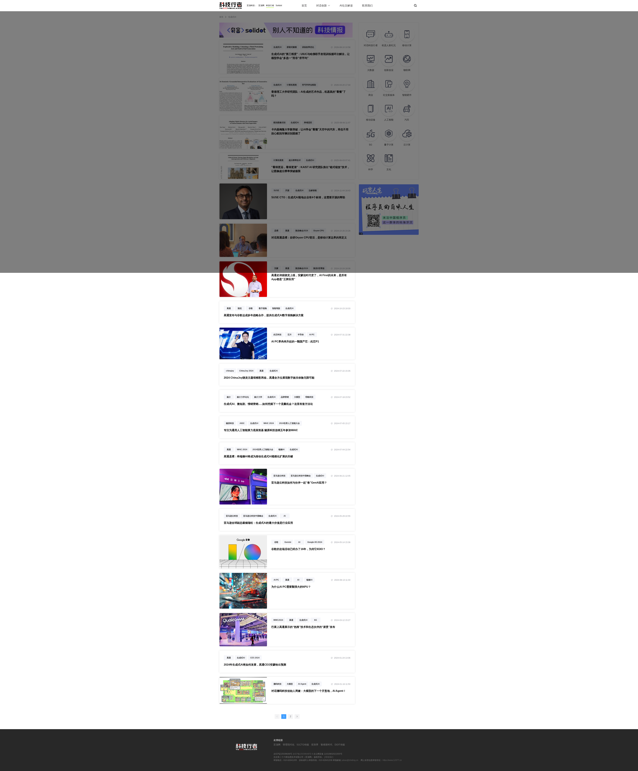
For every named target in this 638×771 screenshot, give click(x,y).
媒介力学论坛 (243, 397)
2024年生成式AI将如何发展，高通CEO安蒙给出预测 (255, 664)
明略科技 (309, 397)
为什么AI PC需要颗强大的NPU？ (291, 586)
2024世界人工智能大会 (289, 423)
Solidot (279, 5)
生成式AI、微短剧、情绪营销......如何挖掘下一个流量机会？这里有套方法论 (268, 404)
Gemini (287, 542)
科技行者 (270, 5)
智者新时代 (326, 744)
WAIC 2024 (269, 423)
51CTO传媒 (303, 744)
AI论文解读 (346, 5)
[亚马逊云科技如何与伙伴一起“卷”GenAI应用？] (243, 502)
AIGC (242, 423)
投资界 (314, 744)
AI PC (312, 334)
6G (315, 620)
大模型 (297, 397)
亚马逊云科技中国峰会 (301, 476)
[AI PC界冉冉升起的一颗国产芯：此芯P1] (243, 357)
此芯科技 (277, 334)
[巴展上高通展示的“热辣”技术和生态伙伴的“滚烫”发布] (243, 644)
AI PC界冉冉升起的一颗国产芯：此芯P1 (295, 341)
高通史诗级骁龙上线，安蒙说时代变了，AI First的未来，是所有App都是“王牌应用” (309, 277)
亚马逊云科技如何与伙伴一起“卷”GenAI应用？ (299, 482)
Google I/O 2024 (314, 542)
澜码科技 (277, 684)
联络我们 (329, 757)
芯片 (290, 334)
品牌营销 (285, 397)
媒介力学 (258, 397)
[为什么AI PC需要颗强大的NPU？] (243, 606)
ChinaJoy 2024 (246, 371)
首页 (304, 5)
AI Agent (302, 684)
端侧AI (281, 449)
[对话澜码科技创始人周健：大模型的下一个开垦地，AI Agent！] (243, 702)
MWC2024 (278, 620)
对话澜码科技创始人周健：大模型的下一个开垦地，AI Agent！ (308, 690)
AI (285, 516)
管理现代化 (288, 744)
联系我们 (367, 5)
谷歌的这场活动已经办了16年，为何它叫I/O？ (298, 549)
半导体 (301, 334)
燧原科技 (230, 423)
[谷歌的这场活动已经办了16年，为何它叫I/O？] (243, 566)
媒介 (229, 397)
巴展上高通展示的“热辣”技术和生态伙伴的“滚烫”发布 (303, 627)
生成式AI (289, 308)
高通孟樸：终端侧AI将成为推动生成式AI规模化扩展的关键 (258, 456)
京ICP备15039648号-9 (303, 754)
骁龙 (240, 308)
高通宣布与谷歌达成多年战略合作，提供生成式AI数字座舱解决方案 (264, 315)
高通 (229, 308)
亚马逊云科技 (279, 476)
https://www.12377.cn (392, 760)
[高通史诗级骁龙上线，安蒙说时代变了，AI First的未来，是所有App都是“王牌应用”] (243, 295)
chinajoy (230, 371)
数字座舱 (263, 308)
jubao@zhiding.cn (350, 760)
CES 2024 (255, 658)
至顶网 (261, 5)
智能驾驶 (276, 308)
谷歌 (251, 308)
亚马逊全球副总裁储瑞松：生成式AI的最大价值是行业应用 (258, 522)
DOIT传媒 (340, 744)
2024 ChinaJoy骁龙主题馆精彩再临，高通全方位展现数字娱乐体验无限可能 (269, 377)
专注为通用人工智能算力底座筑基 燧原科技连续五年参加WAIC (261, 430)
